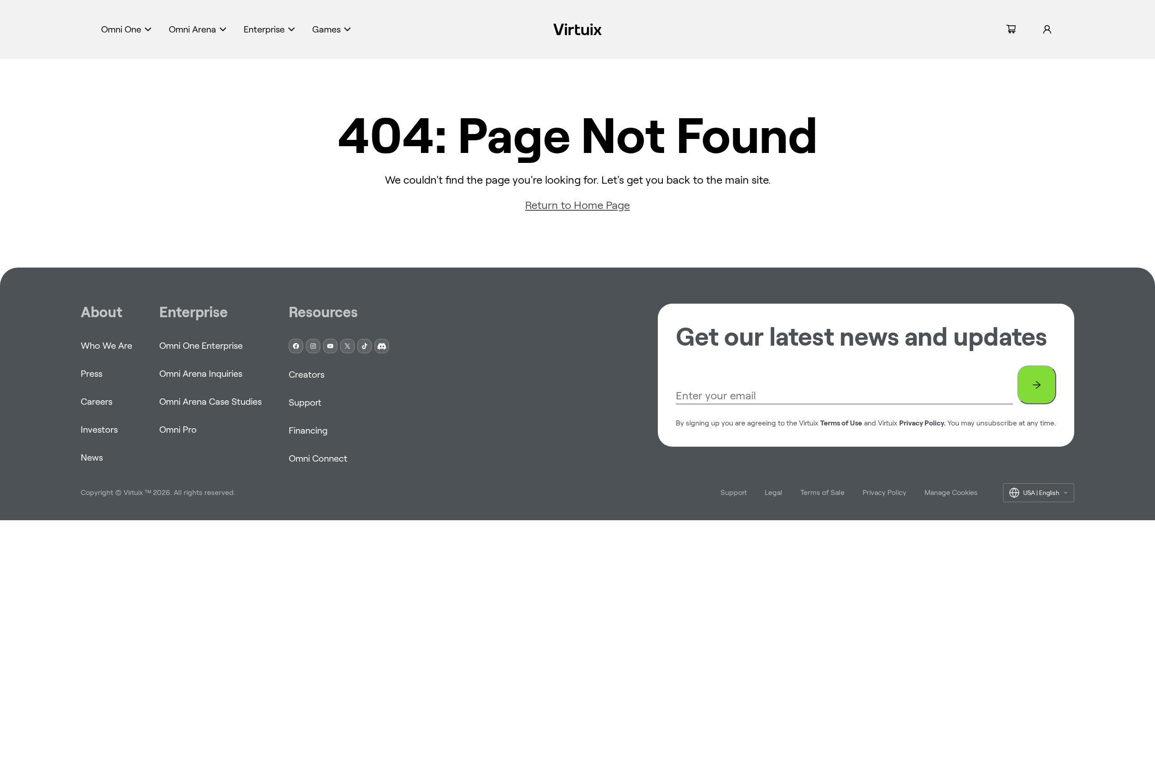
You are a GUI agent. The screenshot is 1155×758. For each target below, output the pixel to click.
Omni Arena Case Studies (210, 402)
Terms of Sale (822, 492)
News (92, 457)
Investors (99, 429)
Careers (96, 402)
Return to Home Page (577, 205)
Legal (773, 492)
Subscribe (1036, 384)
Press (91, 374)
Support (305, 402)
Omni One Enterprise (201, 346)
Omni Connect (318, 458)
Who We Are (106, 346)
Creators (306, 374)
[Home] (578, 29)
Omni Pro (178, 429)
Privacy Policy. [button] (922, 423)
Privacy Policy (884, 492)
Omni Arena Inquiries (200, 374)
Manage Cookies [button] (951, 492)
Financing (308, 430)
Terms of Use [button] (841, 423)
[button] (127, 29)
